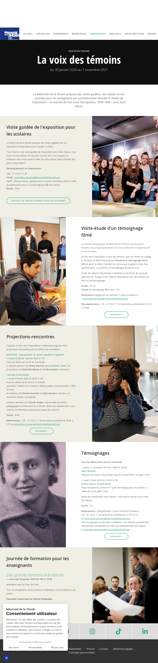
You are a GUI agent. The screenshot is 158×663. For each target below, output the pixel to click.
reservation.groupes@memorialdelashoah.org (37, 177)
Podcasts (115, 34)
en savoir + (116, 315)
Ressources (79, 34)
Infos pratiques (134, 34)
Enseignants (98, 34)
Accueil (28, 34)
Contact (103, 649)
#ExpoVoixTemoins (79, 51)
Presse (152, 34)
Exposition (43, 34)
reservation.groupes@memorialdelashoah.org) (106, 529)
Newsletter (75, 649)
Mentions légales (123, 649)
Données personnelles (82, 652)
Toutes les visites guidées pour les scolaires (38, 201)
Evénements (61, 34)
